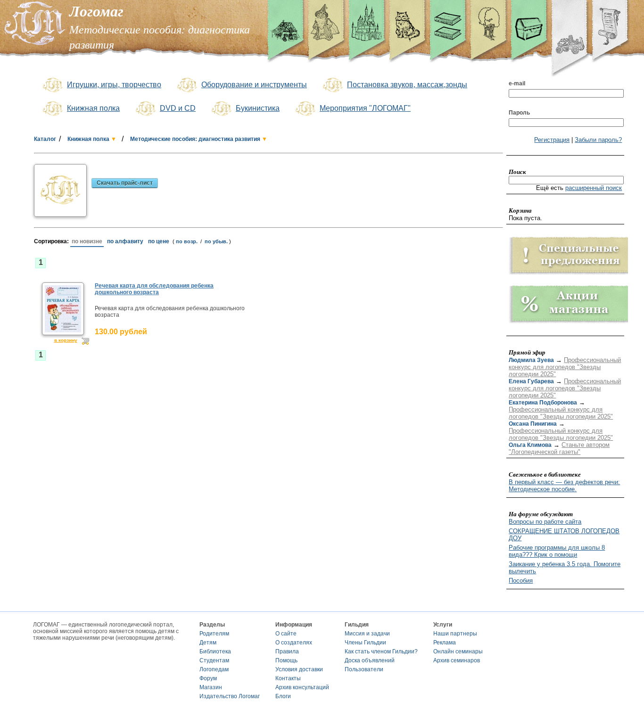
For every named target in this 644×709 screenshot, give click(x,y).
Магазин (210, 687)
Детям (207, 642)
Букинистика (258, 108)
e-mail (517, 83)
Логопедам (214, 669)
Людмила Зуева (531, 360)
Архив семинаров (456, 660)
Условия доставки (299, 669)
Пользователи (364, 669)
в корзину (65, 340)
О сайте (286, 633)
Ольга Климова (530, 445)
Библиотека (215, 651)
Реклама (444, 642)
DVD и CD (178, 108)
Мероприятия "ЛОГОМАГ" (365, 108)
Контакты (288, 678)
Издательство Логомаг (229, 696)
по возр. (187, 241)
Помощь (286, 660)
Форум (208, 678)
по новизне (87, 241)
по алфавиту (125, 241)
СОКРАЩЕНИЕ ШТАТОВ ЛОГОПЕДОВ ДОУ (564, 535)
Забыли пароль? (598, 139)
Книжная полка (93, 108)
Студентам (214, 660)
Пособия (521, 580)
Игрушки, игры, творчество (114, 85)
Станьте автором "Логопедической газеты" (559, 448)
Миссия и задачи (367, 633)
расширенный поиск (593, 187)
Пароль (519, 112)
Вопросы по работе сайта (545, 521)
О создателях (293, 642)
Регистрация (552, 139)
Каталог (45, 139)
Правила (287, 651)
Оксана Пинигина (533, 423)
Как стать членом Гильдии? (381, 651)
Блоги (283, 696)
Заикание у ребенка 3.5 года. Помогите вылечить (564, 568)
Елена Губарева (531, 381)
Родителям (214, 633)
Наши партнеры (455, 633)
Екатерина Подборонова (543, 402)
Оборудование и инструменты (254, 85)
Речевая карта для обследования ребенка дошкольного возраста (154, 289)
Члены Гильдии (365, 642)
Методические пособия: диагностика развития (195, 139)
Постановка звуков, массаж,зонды (407, 85)
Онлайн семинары (458, 651)
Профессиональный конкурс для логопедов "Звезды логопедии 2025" (565, 367)
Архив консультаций (302, 687)
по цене (158, 241)
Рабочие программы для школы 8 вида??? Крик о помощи (557, 551)
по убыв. (216, 241)
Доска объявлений (370, 660)
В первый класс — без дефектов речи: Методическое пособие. (564, 485)
